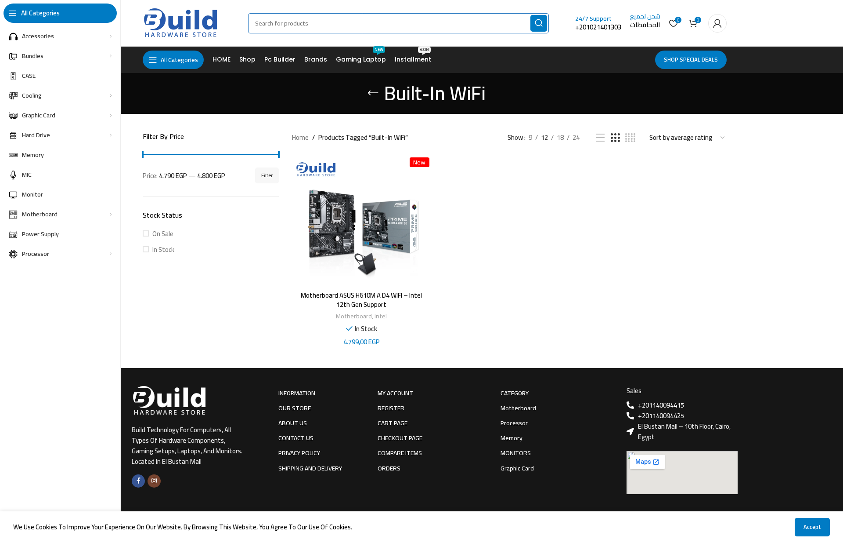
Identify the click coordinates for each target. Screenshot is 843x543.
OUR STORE (294, 408)
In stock (163, 249)
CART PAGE (392, 423)
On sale (162, 233)
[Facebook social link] (138, 481)
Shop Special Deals (691, 59)
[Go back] (373, 93)
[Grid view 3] (615, 138)
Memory (511, 438)
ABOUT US (292, 423)
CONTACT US (295, 438)
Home (300, 137)
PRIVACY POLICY (299, 453)
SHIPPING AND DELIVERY (310, 468)
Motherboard (354, 316)
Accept (812, 526)
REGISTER (391, 408)
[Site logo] (180, 22)
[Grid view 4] (630, 138)
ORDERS (389, 468)
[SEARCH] (538, 23)
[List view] (600, 138)
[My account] (717, 23)
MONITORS (516, 453)
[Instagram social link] (154, 481)
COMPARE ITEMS (400, 453)
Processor (514, 423)
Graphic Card (517, 468)
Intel (381, 316)
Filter (267, 175)
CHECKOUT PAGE (400, 438)
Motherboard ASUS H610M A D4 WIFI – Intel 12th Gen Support (361, 300)
